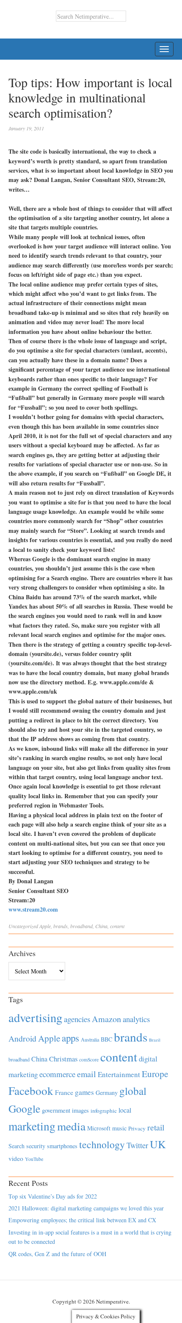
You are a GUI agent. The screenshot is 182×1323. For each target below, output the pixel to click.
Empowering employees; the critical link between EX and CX (82, 1220)
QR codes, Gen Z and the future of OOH (57, 1254)
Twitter (137, 1145)
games (84, 1092)
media (71, 1126)
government (56, 1110)
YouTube (34, 1158)
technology (102, 1144)
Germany (107, 1093)
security (35, 1146)
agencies (77, 1019)
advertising (35, 1017)
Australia (90, 1039)
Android (22, 1038)
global (132, 1090)
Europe (155, 1074)
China (101, 926)
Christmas (63, 1059)
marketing (31, 1126)
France (64, 1092)
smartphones (62, 1146)
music (119, 1128)
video (15, 1158)
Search (16, 1146)
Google (24, 1108)
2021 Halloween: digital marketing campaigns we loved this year (86, 1208)
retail (155, 1127)
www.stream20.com (33, 909)
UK (158, 1144)
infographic (104, 1110)
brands (60, 926)
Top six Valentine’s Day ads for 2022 (52, 1196)
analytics (136, 1019)
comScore (89, 1059)
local (125, 1109)
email (86, 1074)
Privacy (137, 1128)
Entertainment (119, 1074)
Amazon (106, 1019)
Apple (45, 926)
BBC (106, 1039)
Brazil (154, 1040)
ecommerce (57, 1074)
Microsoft (98, 1128)
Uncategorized (23, 926)
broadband (81, 926)
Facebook (30, 1090)
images (80, 1110)
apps (70, 1037)
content (117, 926)
